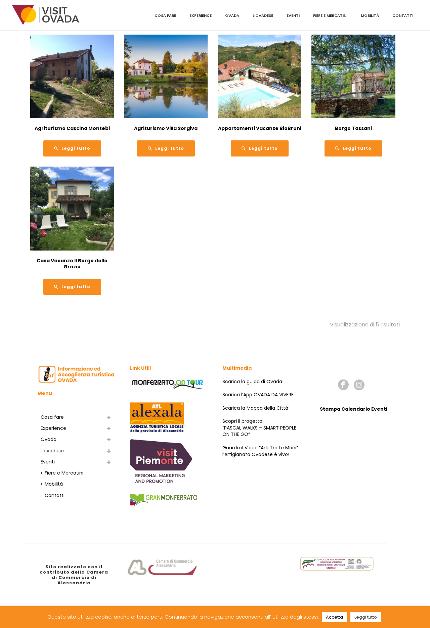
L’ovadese (263, 15)
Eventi (293, 15)
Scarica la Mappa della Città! (256, 408)
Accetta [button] (334, 617)
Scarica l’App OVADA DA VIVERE (258, 394)
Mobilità (370, 15)
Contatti (402, 15)
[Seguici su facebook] (343, 385)
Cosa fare (165, 15)
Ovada (232, 15)
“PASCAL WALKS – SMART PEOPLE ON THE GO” (259, 431)
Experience (200, 15)
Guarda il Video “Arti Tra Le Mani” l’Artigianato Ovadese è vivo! (260, 451)
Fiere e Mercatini (330, 15)
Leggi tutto (365, 617)
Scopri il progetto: (242, 421)
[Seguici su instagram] (359, 385)
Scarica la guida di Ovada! (253, 381)
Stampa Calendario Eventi (353, 409)
